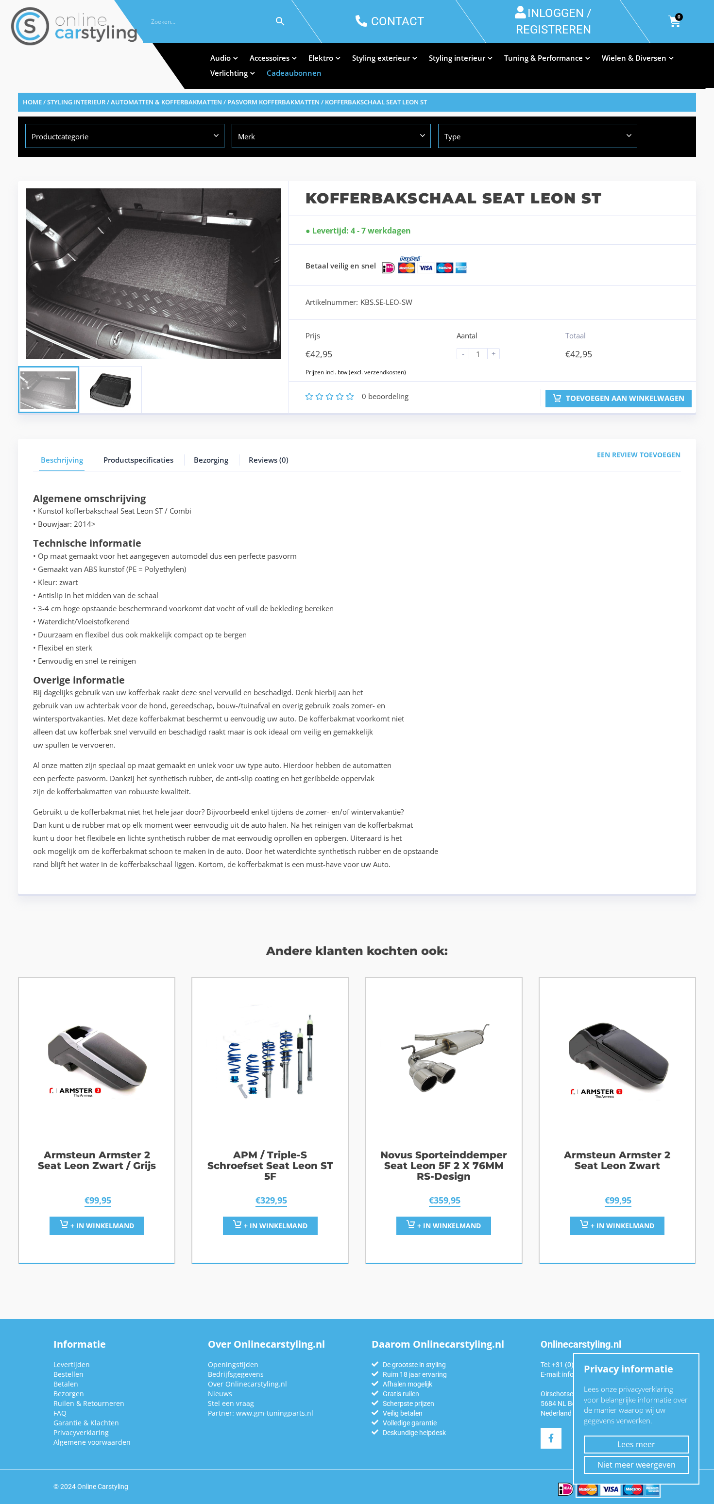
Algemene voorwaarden (92, 1442)
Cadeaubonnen (294, 73)
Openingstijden (233, 1364)
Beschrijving (62, 460)
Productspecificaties (138, 460)
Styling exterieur (381, 58)
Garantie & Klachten (86, 1422)
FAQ (60, 1413)
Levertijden (71, 1364)
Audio (220, 58)
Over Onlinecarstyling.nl (247, 1383)
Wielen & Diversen (634, 58)
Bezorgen (68, 1393)
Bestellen (68, 1374)
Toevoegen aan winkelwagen (624, 398)
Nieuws (220, 1393)
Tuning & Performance (543, 58)
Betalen (65, 1383)
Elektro (320, 58)
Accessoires (269, 58)
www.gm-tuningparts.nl (274, 1413)
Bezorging (211, 460)
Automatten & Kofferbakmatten (166, 102)
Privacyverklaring (81, 1432)
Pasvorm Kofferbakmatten (273, 102)
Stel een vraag (231, 1403)
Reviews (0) (269, 460)
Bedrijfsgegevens (236, 1374)
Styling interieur (457, 58)
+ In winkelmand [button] (101, 1225)
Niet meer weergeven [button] (636, 1464)
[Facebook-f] (551, 1438)
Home (32, 102)
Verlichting (229, 73)
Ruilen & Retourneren (88, 1403)
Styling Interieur (76, 102)
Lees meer (636, 1444)
